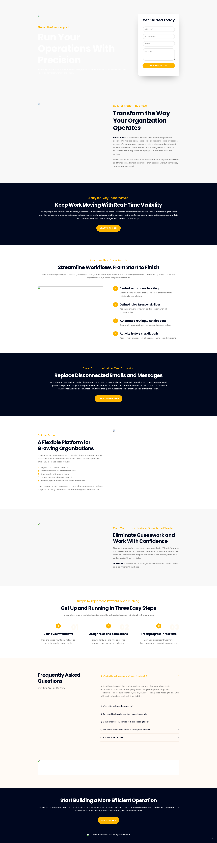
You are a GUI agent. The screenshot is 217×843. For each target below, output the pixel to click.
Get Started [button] (108, 820)
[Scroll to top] (212, 838)
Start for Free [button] (108, 228)
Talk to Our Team (158, 65)
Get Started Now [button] (108, 398)
